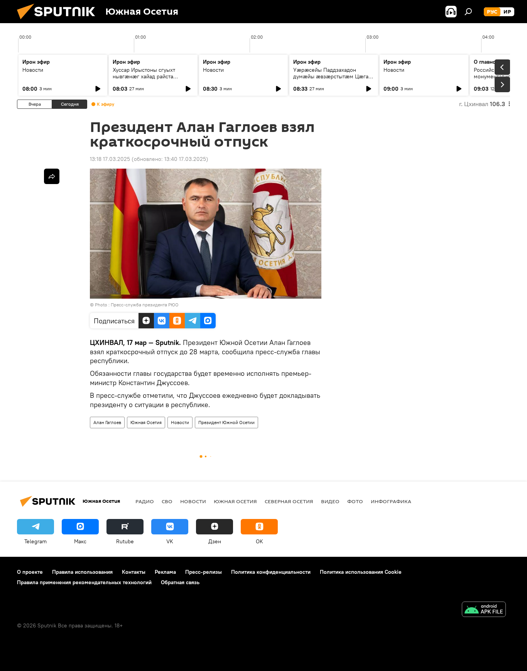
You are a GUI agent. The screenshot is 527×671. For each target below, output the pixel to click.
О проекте (30, 571)
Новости (32, 69)
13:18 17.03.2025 (110, 158)
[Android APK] (484, 610)
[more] (51, 176)
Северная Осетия (289, 501)
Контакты (133, 571)
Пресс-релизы (203, 571)
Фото (355, 501)
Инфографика (391, 501)
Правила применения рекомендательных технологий (84, 582)
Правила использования (82, 571)
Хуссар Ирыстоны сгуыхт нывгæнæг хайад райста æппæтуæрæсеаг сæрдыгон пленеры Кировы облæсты (148, 79)
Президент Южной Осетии (226, 422)
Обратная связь (180, 582)
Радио (144, 501)
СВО (167, 501)
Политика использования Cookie (361, 571)
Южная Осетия (146, 422)
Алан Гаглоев (107, 422)
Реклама (165, 571)
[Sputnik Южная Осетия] (59, 21)
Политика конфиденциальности (271, 571)
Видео (330, 501)
